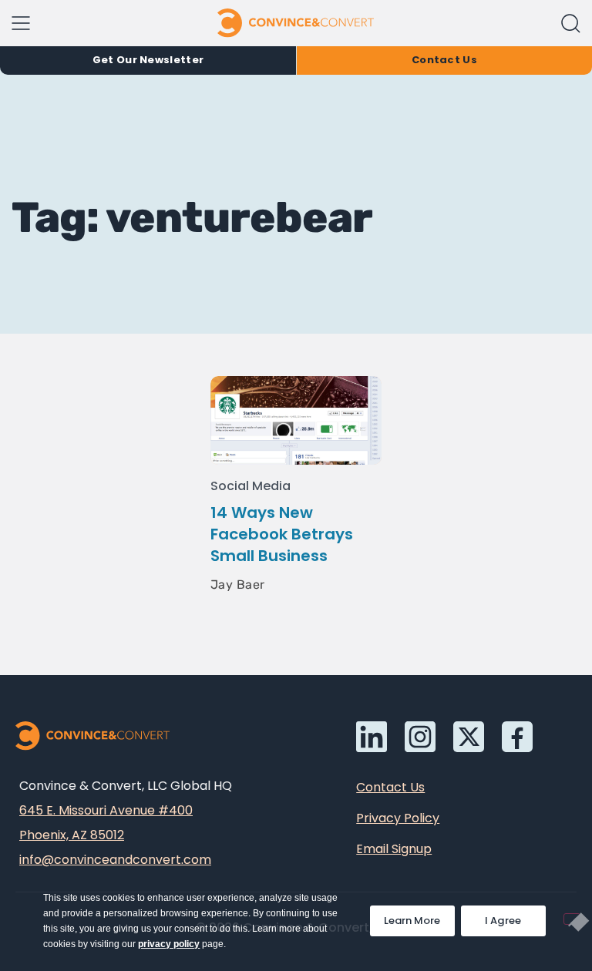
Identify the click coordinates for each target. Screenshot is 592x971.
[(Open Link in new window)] (517, 736)
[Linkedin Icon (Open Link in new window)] (371, 736)
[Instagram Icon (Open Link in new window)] (420, 736)
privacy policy (169, 944)
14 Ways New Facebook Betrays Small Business (281, 534)
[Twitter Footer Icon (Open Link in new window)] (468, 736)
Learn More (419, 916)
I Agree (503, 920)
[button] (570, 23)
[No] (571, 919)
